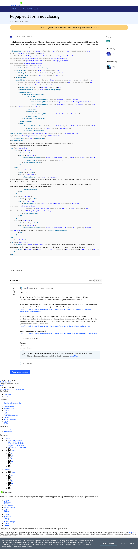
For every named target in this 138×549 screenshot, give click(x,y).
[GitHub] (9, 464)
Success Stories (9, 430)
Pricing (6, 396)
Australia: (17, 447)
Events (6, 421)
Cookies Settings (127, 543)
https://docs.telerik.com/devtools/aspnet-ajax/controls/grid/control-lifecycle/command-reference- (55, 326)
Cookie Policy (41, 544)
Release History (9, 408)
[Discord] (9, 466)
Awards (6, 504)
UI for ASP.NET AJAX (30, 9)
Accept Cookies (108, 543)
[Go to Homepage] (21, 5)
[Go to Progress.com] (6, 493)
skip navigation (15, 5)
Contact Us (7, 438)
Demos (6, 405)
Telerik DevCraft (5, 382)
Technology (8, 502)
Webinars (7, 414)
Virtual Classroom (10, 419)
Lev (14, 37)
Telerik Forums (16, 9)
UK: (15, 442)
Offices (6, 511)
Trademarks (132, 532)
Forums (6, 410)
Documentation (9, 407)
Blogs (6, 412)
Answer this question (20, 372)
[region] (69, 543)
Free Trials (7, 394)
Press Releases (8, 505)
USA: (15, 440)
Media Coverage (9, 507)
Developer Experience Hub (13, 403)
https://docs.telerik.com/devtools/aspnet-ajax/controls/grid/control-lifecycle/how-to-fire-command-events (58, 333)
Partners (6, 417)
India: (16, 444)
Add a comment (16, 270)
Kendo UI (3, 385)
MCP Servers (4, 389)
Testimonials (8, 431)
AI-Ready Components (16, 389)
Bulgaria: (16, 446)
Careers (6, 509)
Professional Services (11, 416)
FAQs (6, 423)
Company (7, 500)
